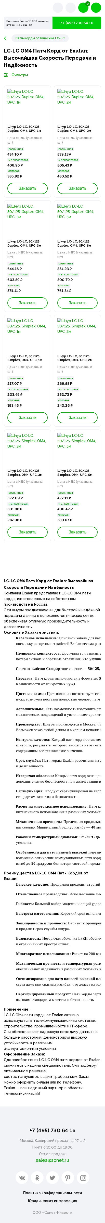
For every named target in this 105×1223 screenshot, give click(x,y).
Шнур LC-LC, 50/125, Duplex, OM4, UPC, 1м (24, 129)
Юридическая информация (52, 1201)
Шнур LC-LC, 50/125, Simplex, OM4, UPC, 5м (74, 473)
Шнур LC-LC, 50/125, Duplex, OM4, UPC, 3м (24, 243)
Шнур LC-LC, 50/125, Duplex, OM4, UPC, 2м (74, 129)
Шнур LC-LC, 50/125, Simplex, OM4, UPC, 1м (24, 358)
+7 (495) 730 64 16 (76, 23)
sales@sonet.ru (52, 1160)
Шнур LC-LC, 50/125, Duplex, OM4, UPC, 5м (74, 243)
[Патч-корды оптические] (7, 38)
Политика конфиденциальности (52, 1193)
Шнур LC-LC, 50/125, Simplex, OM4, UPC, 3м (24, 473)
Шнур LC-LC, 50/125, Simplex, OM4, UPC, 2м (74, 358)
